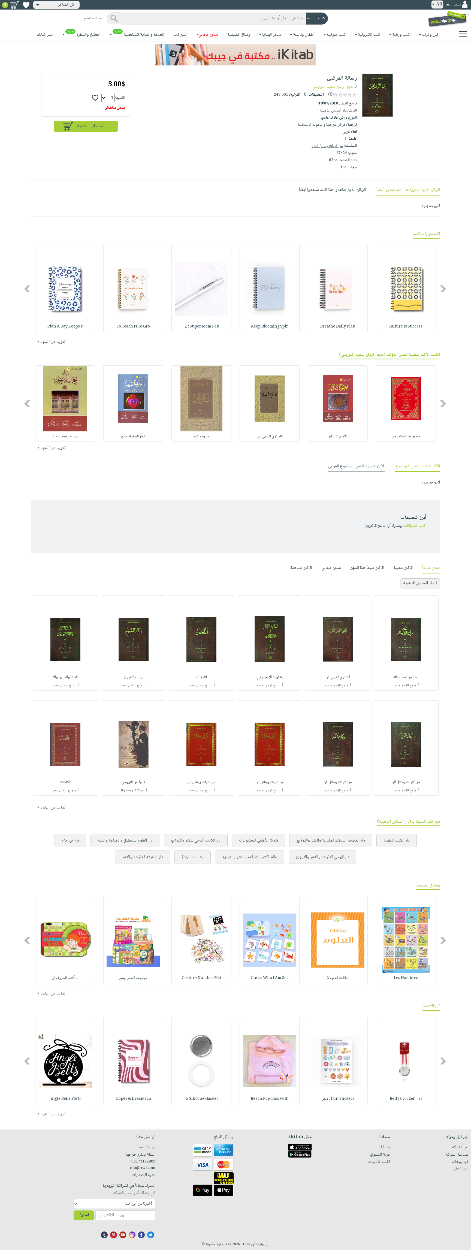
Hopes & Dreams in (133, 1099)
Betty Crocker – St (406, 1099)
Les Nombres (406, 978)
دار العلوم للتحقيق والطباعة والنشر (125, 840)
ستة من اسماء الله (405, 677)
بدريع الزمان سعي (64, 790)
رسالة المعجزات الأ (65, 436)
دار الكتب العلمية (397, 840)
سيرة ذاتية (201, 436)
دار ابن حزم (70, 840)
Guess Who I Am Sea (270, 978)
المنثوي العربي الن (337, 677)
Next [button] (27, 289)
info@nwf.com (141, 1168)
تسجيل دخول (453, 5)
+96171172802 (142, 1161)
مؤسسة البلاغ (193, 857)
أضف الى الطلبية (90, 126)
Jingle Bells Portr (65, 1099)
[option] (406, 289)
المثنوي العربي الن (269, 436)
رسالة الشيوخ (133, 677)
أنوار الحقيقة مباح (133, 436)
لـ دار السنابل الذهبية (420, 583)
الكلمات (65, 782)
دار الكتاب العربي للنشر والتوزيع (196, 840)
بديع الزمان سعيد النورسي (333, 87)
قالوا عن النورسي (133, 782)
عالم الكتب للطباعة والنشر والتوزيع (249, 857)
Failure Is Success (405, 326)
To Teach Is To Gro (133, 326)
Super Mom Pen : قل (201, 326)
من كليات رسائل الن (406, 782)
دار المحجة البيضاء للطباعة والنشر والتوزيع (331, 840)
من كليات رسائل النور (327, 146)
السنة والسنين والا (65, 677)
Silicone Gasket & (201, 1099)
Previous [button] (443, 289)
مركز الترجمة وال (132, 790)
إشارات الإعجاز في (270, 677)
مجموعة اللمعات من (406, 436)
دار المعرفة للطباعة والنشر (142, 857)
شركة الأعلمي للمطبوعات (258, 840)
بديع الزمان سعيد (404, 685)
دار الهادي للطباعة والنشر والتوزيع (322, 857)
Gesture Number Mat (201, 978)
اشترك (83, 1215)
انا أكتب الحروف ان (65, 978)
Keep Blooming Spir (269, 326)
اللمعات (201, 677)
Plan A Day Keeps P (65, 326)
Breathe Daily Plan (337, 326)
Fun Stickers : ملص (337, 1099)
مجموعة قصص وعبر (133, 978)
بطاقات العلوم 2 (338, 978)
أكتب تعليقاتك (414, 526)
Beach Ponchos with (270, 1099)
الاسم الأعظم (338, 436)
